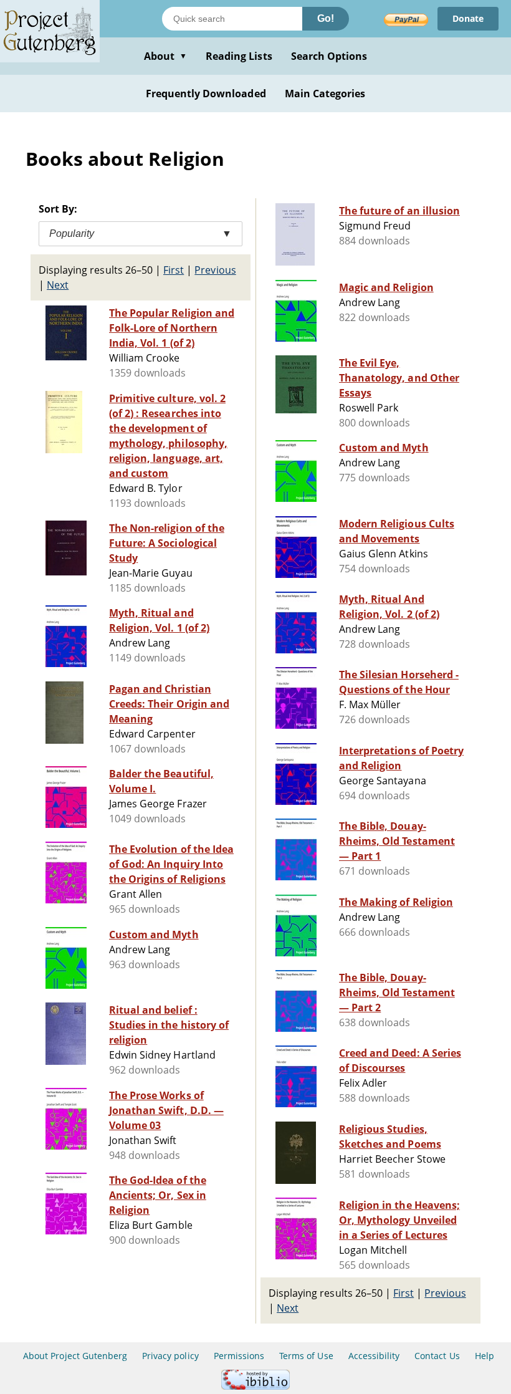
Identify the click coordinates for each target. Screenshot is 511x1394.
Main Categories (325, 93)
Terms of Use (306, 1356)
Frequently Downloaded (206, 93)
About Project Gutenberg (75, 1356)
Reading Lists (239, 56)
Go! (325, 18)
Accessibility (374, 1356)
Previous (215, 270)
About (165, 56)
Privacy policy (170, 1356)
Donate (468, 18)
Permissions (239, 1356)
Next (58, 285)
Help (484, 1356)
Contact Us (436, 1356)
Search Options (329, 56)
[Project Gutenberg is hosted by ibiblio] (255, 1386)
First (173, 270)
